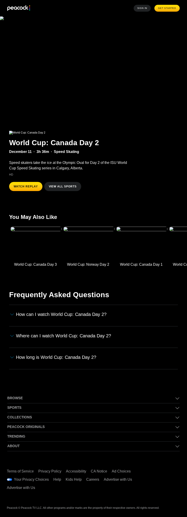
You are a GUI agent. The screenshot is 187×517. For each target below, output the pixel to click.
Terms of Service (20, 471)
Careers (92, 479)
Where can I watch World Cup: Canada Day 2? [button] (63, 335)
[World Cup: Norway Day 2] (88, 243)
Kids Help (74, 479)
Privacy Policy (49, 471)
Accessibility (76, 471)
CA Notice (99, 471)
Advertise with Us (118, 479)
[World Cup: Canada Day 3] (36, 243)
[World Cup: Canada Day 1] (141, 243)
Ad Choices (121, 471)
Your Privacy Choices (31, 479)
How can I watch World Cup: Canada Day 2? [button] (61, 314)
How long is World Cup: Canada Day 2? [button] (56, 357)
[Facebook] (158, 466)
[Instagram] (170, 479)
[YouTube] (158, 479)
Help (57, 479)
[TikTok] (170, 466)
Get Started (167, 8)
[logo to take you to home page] (18, 8)
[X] (158, 492)
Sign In (142, 8)
